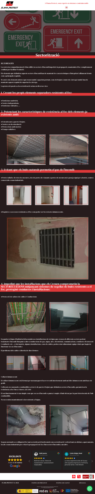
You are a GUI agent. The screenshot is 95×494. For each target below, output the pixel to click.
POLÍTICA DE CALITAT (63, 483)
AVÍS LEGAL (82, 483)
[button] (66, 7)
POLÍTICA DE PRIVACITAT (39, 483)
